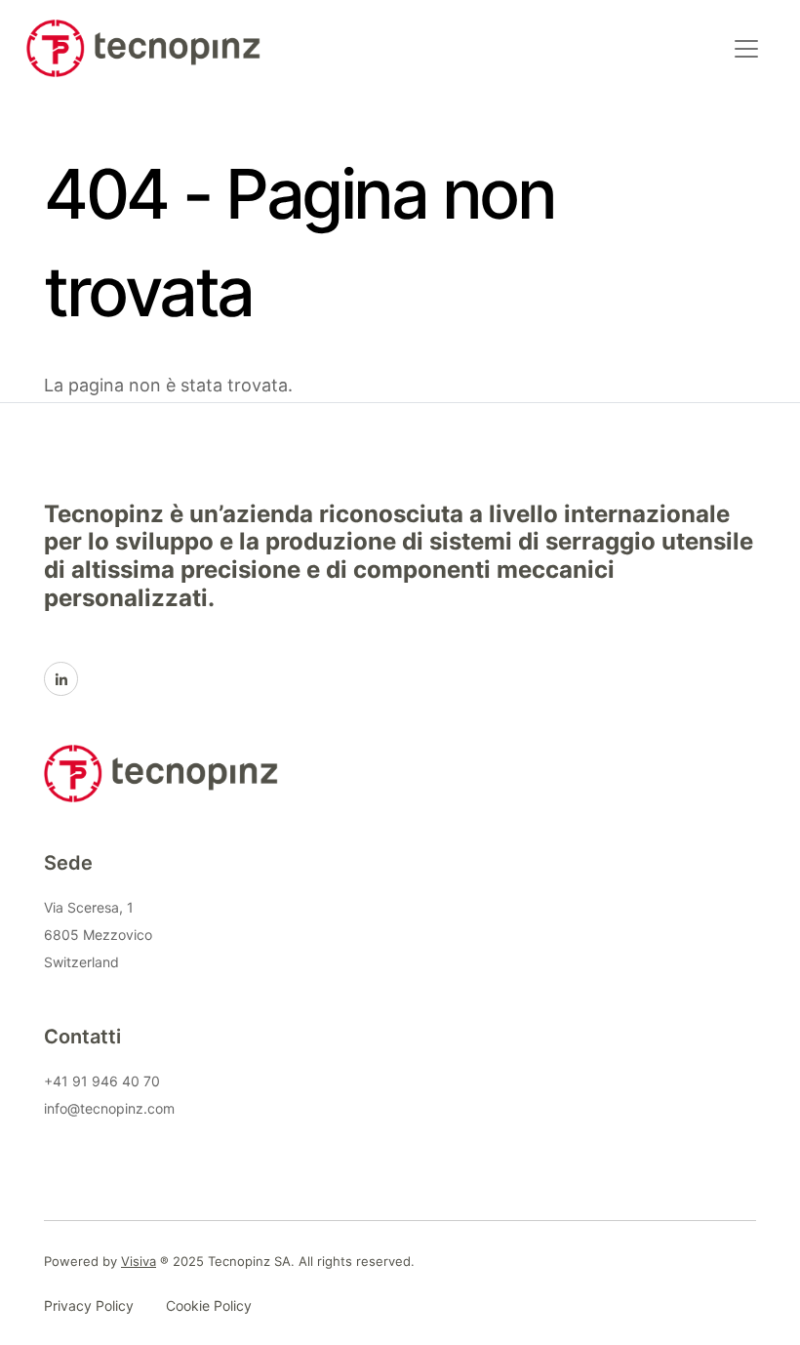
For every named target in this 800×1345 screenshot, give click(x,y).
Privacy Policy (89, 1305)
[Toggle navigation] (746, 48)
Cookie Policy (209, 1305)
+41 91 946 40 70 (102, 1081)
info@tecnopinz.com (109, 1108)
